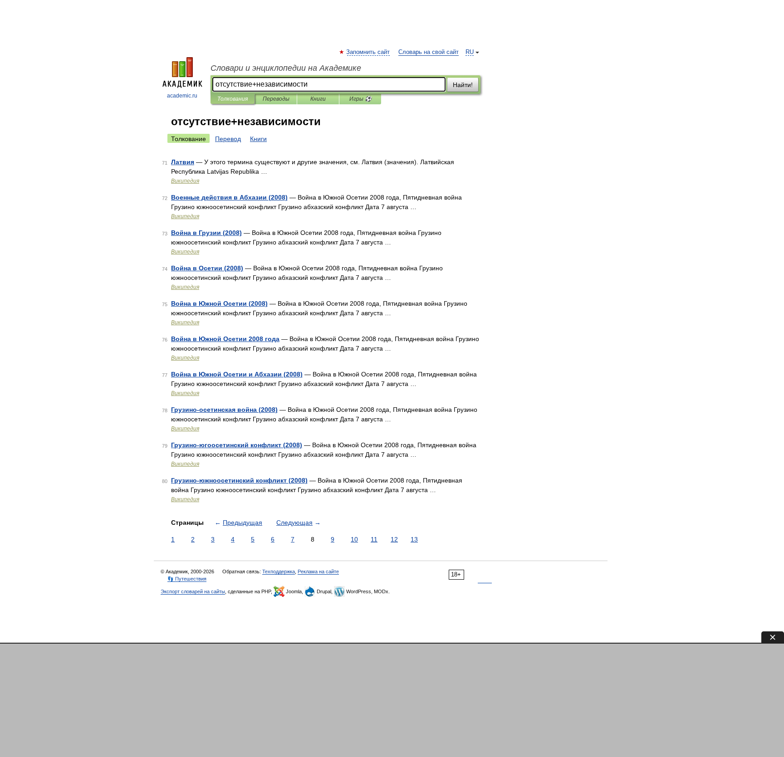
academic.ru (182, 96)
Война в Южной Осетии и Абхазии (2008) (237, 374)
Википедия (185, 181)
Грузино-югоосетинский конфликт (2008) (236, 445)
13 (414, 539)
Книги (318, 99)
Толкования (232, 99)
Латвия (182, 162)
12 (394, 539)
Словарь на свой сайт (428, 52)
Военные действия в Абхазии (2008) (229, 197)
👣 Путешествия (186, 578)
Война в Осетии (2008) (207, 268)
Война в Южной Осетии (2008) (219, 303)
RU (470, 52)
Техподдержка (278, 571)
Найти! (463, 84)
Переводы (276, 99)
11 (374, 539)
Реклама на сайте (318, 571)
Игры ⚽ (360, 99)
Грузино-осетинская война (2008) (224, 409)
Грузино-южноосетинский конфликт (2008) (239, 480)
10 (354, 539)
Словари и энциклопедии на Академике (286, 68)
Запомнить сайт (368, 52)
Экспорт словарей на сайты (193, 591)
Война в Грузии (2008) (206, 232)
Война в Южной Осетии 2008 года (225, 338)
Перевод (228, 138)
